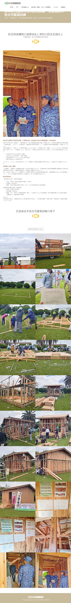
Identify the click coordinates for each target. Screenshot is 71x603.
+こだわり (55, 7)
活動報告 (63, 7)
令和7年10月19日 (33, 229)
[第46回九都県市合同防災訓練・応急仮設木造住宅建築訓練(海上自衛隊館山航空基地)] (18, 246)
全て (41, 229)
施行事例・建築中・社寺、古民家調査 (40, 7)
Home (11, 7)
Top (17, 7)
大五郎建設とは (25, 7)
